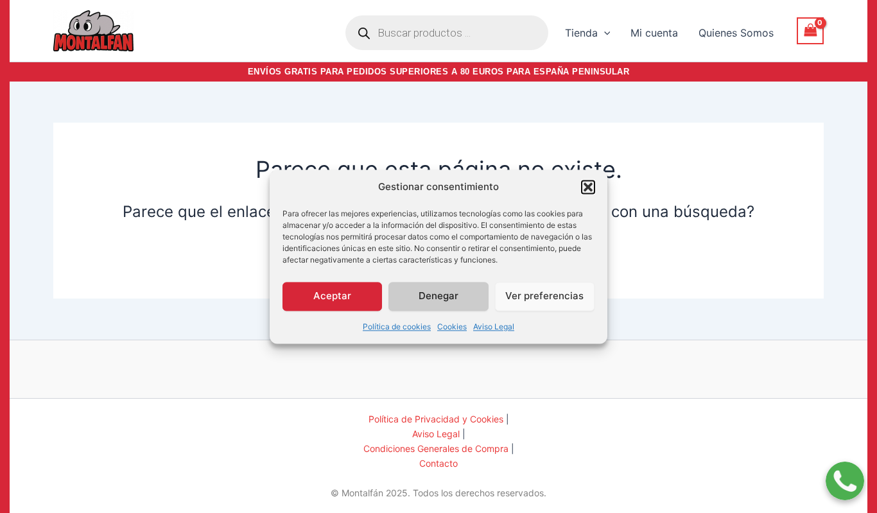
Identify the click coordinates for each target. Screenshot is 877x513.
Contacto (438, 463)
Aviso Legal (493, 326)
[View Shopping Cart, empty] (810, 30)
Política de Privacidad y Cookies (436, 418)
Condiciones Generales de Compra (435, 448)
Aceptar (332, 296)
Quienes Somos (736, 32)
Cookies (452, 326)
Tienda (581, 32)
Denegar (438, 296)
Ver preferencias (544, 296)
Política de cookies (397, 326)
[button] (588, 186)
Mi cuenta (654, 32)
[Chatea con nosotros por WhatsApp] (845, 472)
